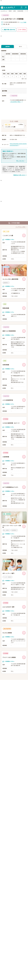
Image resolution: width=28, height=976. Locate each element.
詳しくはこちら (20, 160)
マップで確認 (23, 22)
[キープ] (23, 235)
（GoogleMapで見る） (15, 102)
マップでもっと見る (19, 130)
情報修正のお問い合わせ (19, 175)
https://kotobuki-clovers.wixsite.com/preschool (18, 144)
